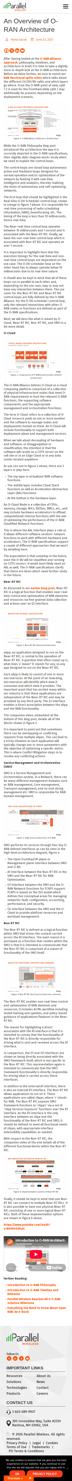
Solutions (13, 1382)
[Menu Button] (65, 8)
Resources (14, 1376)
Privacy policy (45, 1474)
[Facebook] (6, 50)
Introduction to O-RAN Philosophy (31, 1285)
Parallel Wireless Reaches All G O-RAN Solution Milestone (33, 1301)
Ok (17, 1474)
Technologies (16, 1388)
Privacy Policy (16, 1443)
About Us (44, 1376)
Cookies (52, 1443)
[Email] (22, 50)
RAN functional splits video (23, 78)
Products (13, 1394)
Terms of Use (16, 1447)
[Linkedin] (17, 50)
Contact (43, 1388)
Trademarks (41, 1447)
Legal (36, 1443)
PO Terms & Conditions (26, 1451)
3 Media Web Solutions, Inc (8, 1434)
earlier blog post (43, 588)
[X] (11, 50)
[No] (67, 1468)
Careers (42, 1394)
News (41, 1382)
